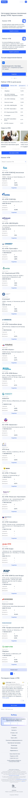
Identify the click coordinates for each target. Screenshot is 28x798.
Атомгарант (7, 115)
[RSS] (20, 766)
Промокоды (14, 745)
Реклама (14, 735)
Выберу (2, 709)
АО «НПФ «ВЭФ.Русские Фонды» (13, 575)
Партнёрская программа (14, 743)
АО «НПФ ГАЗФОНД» (10, 99)
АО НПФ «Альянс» (9, 123)
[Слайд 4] (16, 78)
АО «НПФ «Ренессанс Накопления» (14, 497)
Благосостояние (9, 102)
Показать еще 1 (14, 669)
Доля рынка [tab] (5, 85)
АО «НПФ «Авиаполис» (9, 425)
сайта (15, 737)
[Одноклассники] (11, 766)
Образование (14, 748)
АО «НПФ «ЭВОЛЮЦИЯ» (11, 105)
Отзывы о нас (14, 732)
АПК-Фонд (5, 449)
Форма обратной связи (15, 753)
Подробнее (14, 187)
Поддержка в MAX (14, 756)
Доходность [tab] (22, 85)
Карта (12, 737)
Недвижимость (14, 750)
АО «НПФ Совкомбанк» (10, 522)
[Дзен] (17, 766)
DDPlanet (16, 794)
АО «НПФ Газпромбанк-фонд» (10, 119)
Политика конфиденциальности (14, 740)
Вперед (16, 673)
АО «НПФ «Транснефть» (10, 108)
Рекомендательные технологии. (21, 779)
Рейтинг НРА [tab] (13, 85)
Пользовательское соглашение (14, 775)
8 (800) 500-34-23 (14, 758)
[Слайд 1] (11, 78)
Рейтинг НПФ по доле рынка (11, 82)
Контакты (14, 730)
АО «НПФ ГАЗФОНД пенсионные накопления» (11, 95)
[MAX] (14, 766)
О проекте (14, 727)
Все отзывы (14, 705)
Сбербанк (7, 91)
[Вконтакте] (8, 766)
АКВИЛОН (5, 398)
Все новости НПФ (14, 153)
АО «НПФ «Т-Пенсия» (9, 473)
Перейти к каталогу (14, 31)
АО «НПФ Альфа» (8, 549)
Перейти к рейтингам (14, 51)
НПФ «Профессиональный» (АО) (13, 627)
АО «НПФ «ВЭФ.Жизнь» (10, 373)
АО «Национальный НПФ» (11, 112)
